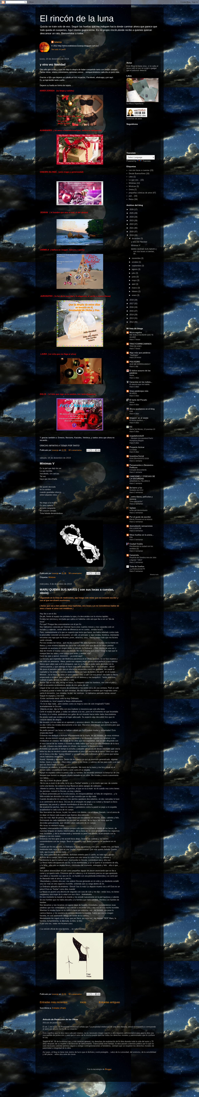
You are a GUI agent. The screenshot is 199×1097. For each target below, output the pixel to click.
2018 (132, 300)
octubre (135, 262)
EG (131, 427)
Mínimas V (47, 463)
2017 (132, 303)
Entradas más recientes (53, 1002)
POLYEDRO (135, 362)
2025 (132, 213)
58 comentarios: (76, 573)
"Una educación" (136, 501)
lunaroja (58, 42)
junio (134, 277)
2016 (132, 307)
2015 (132, 311)
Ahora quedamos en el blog (142, 409)
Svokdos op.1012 (136, 490)
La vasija (133, 450)
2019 (132, 235)
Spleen (133, 508)
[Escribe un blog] (90, 450)
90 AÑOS (133, 393)
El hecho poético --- (137, 420)
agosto (135, 269)
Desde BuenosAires (137, 173)
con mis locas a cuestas (139, 170)
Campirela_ (135, 555)
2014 (132, 314)
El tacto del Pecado (138, 400)
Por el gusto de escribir (140, 517)
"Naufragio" (134, 355)
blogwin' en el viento (139, 418)
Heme (132, 402)
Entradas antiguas (109, 1002)
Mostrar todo (154, 574)
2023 (132, 220)
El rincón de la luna (77, 18)
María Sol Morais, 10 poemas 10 (142, 429)
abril (134, 284)
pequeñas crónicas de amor (140, 193)
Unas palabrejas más (139, 391)
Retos (131, 199)
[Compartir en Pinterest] (98, 450)
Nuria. (132, 375)
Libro (131, 177)
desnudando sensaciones (141, 526)
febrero (135, 291)
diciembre (136, 238)
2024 (132, 217)
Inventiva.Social (137, 456)
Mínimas (52, 577)
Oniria (131, 189)
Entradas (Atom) (59, 1008)
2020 (132, 231)
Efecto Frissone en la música (141, 519)
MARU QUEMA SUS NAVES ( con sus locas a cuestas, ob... (144, 251)
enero (134, 295)
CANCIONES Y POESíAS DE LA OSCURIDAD (142, 477)
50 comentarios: (76, 994)
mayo (134, 280)
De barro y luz (136, 488)
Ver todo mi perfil (58, 49)
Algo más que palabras (140, 353)
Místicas (132, 186)
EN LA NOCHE (135, 528)
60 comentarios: (76, 450)
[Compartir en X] (93, 450)
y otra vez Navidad (52, 64)
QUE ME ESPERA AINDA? (140, 364)
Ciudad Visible (136, 544)
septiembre (137, 266)
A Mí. (131, 411)
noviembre (136, 258)
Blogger (108, 1069)
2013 (132, 318)
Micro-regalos (136, 332)
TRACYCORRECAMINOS (141, 344)
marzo (135, 288)
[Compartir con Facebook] (96, 450)
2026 (132, 209)
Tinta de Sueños (137, 566)
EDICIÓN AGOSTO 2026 (139, 458)
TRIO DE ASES (135, 346)
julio (134, 273)
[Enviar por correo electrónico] (87, 450)
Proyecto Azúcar (137, 447)
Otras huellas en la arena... (142, 535)
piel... (131, 196)
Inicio (83, 1002)
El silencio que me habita (139, 384)
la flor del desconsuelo (138, 510)
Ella (131, 537)
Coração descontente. (138, 470)
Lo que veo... (134, 180)
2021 (132, 228)
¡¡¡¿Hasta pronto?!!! (137, 569)
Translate (147, 161)
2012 (132, 322)
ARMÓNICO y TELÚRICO (140, 481)
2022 (132, 224)
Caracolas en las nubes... (141, 382)
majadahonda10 (137, 436)
